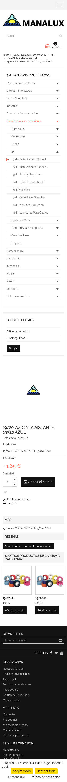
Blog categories (20, 320)
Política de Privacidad (16, 695)
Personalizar (16, 777)
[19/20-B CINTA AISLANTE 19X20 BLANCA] (49, 580)
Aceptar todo (22, 771)
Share (11, 492)
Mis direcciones (12, 730)
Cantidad (8, 473)
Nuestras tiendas (13, 668)
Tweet (5, 492)
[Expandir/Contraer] (57, 83)
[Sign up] (60, 640)
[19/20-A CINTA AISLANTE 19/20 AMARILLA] (17, 580)
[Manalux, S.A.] (33, 21)
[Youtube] (62, 653)
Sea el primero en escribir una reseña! (28, 546)
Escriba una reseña (18, 499)
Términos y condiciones (17, 684)
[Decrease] (14, 484)
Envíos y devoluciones (16, 673)
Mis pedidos (10, 719)
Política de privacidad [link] (45, 777)
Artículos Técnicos (18, 331)
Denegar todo (46, 771)
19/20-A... (9, 598)
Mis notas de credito (15, 724)
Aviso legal (9, 679)
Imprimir (11, 503)
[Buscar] (60, 36)
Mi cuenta (9, 714)
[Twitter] (57, 653)
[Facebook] (51, 653)
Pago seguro (10, 689)
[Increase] (14, 479)
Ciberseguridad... (17, 338)
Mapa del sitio (11, 700)
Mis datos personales (16, 735)
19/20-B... (41, 598)
